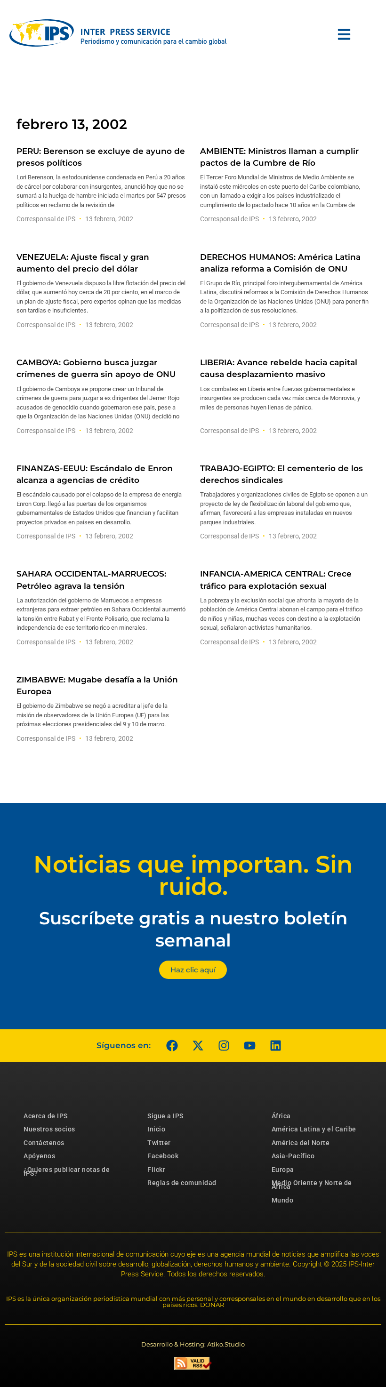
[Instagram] (223, 1046)
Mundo (283, 1200)
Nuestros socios (49, 1129)
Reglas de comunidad (182, 1183)
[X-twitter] (197, 1046)
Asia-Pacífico (293, 1156)
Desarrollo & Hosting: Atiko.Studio (193, 1344)
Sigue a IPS (165, 1116)
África (281, 1116)
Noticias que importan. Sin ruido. (193, 875)
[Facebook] (172, 1046)
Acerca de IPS (46, 1116)
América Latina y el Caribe (314, 1129)
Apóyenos (39, 1156)
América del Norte (301, 1142)
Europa (283, 1169)
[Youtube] (249, 1046)
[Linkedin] (275, 1046)
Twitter (159, 1142)
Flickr (156, 1169)
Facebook (162, 1156)
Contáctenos (44, 1142)
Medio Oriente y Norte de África (312, 1184)
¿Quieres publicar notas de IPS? (67, 1171)
